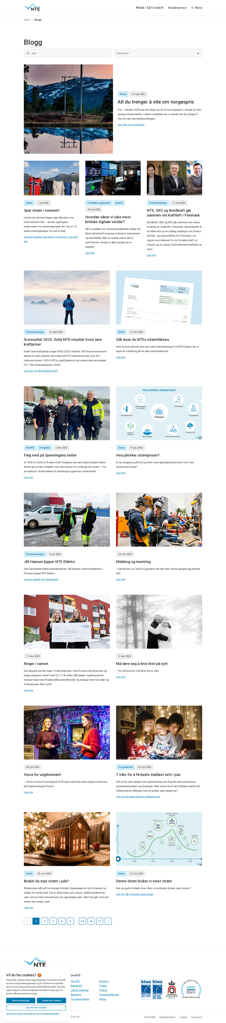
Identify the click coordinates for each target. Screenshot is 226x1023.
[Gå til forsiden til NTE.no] (35, 966)
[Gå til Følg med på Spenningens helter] (67, 413)
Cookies (183, 1017)
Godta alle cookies (51, 1000)
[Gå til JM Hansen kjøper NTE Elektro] (67, 520)
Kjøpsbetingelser (167, 1017)
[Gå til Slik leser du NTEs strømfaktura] (159, 297)
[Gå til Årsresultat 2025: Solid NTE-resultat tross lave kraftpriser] (67, 297)
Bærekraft (76, 985)
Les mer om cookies (36, 1007)
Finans (103, 985)
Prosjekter (45, 447)
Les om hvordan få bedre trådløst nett (138, 796)
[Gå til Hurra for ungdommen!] (67, 733)
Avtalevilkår (150, 1017)
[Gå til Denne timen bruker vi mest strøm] (159, 839)
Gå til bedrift (155, 8)
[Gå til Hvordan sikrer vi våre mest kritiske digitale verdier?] (113, 178)
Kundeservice (177, 8)
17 (99, 921)
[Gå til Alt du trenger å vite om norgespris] (68, 109)
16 (91, 921)
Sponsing (75, 994)
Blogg (102, 999)
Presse (103, 990)
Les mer (90, 252)
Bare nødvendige (21, 1000)
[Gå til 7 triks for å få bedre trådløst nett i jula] (159, 733)
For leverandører (79, 999)
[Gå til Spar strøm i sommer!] (51, 178)
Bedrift (119, 203)
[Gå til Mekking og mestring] (159, 520)
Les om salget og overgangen (41, 579)
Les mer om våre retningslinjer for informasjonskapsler (32, 1013)
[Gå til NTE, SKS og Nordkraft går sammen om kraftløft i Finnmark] (174, 178)
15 (82, 921)
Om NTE (30, 447)
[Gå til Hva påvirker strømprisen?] (159, 413)
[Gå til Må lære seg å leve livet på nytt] (159, 622)
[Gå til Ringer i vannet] (67, 622)
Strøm (123, 94)
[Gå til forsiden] (32, 7)
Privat (140, 8)
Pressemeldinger (158, 203)
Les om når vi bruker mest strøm (135, 894)
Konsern (104, 981)
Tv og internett (125, 767)
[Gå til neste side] (108, 921)
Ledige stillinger (79, 990)
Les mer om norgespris (131, 124)
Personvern (196, 1017)
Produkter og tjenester (99, 203)
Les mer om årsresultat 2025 (41, 370)
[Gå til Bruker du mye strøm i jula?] (67, 839)
